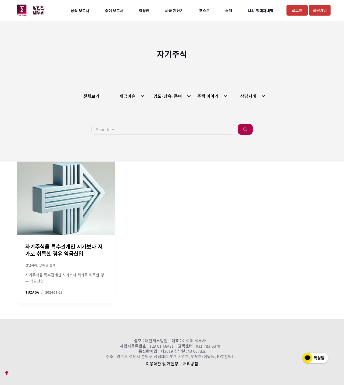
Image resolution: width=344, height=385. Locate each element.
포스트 (204, 10)
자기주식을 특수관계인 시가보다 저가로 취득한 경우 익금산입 (64, 250)
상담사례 (248, 96)
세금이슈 (128, 96)
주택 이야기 (208, 96)
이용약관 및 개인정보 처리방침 (172, 363)
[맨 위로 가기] (6, 373)
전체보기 (91, 96)
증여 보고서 (114, 10)
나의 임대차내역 (260, 10)
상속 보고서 (80, 10)
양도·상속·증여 (168, 96)
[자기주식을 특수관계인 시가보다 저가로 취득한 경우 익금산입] (66, 198)
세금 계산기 (174, 10)
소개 (228, 10)
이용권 (144, 10)
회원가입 (320, 10)
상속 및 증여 (47, 265)
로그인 (297, 10)
